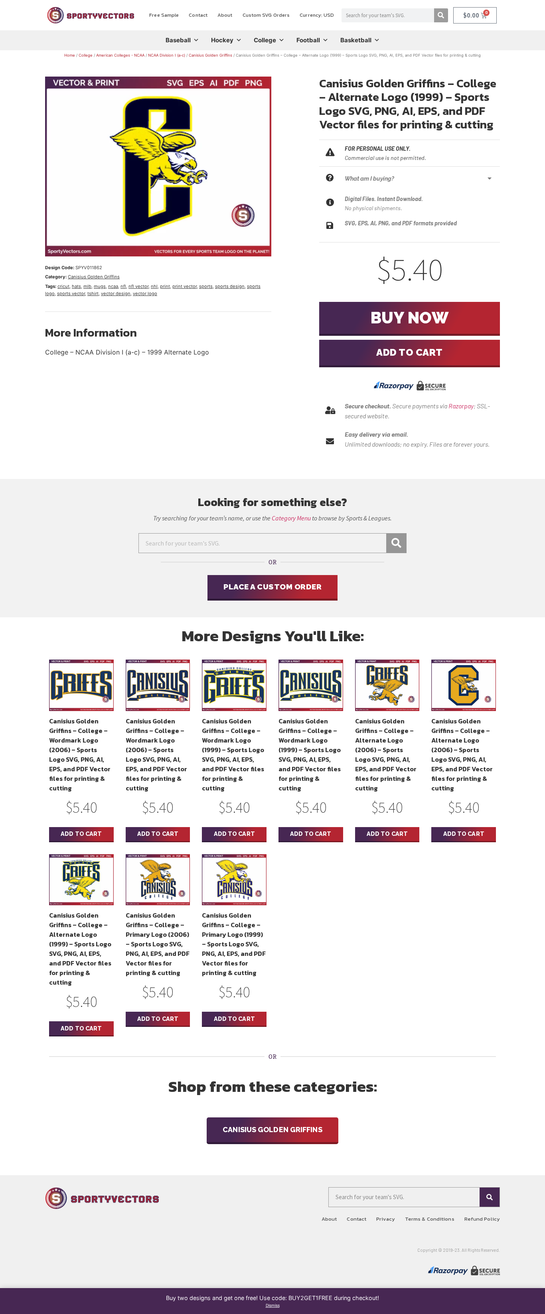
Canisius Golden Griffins (210, 55)
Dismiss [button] (273, 1305)
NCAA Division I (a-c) (166, 55)
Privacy (385, 1219)
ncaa (113, 286)
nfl (123, 286)
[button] (420, 178)
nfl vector (138, 286)
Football (308, 40)
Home (69, 55)
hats (76, 286)
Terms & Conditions (429, 1219)
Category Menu (291, 518)
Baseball (178, 40)
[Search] (441, 15)
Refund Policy (482, 1219)
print (165, 286)
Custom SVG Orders (266, 15)
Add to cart (409, 352)
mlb (87, 286)
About (225, 15)
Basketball (355, 40)
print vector (184, 286)
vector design (115, 293)
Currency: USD (317, 15)
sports (206, 286)
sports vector (71, 293)
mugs (100, 286)
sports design (230, 286)
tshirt (93, 293)
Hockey (222, 40)
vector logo (145, 293)
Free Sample (164, 15)
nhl (154, 286)
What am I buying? (369, 178)
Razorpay (461, 406)
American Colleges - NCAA (120, 55)
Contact (198, 15)
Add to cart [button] (81, 833)
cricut (63, 286)
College (265, 40)
